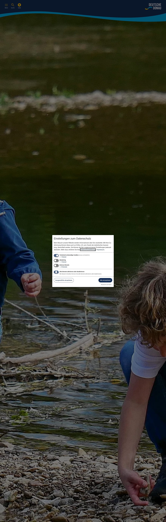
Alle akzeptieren (105, 280)
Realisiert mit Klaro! (106, 284)
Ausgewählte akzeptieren (63, 280)
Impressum (100, 250)
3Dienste (63, 267)
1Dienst (63, 257)
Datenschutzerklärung (87, 250)
